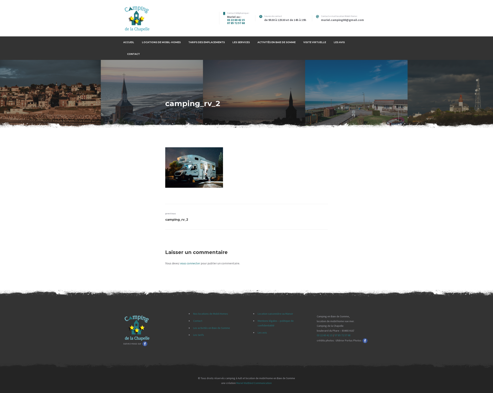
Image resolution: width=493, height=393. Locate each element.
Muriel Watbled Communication (254, 383)
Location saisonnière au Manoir (275, 313)
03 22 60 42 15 (236, 20)
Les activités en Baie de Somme (211, 328)
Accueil (128, 42)
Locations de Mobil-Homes (161, 42)
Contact (133, 54)
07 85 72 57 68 (236, 23)
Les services (241, 42)
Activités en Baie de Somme (276, 42)
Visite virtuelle (314, 42)
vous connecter (190, 263)
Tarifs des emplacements (206, 42)
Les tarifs (198, 335)
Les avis (339, 42)
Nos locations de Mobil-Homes (210, 313)
